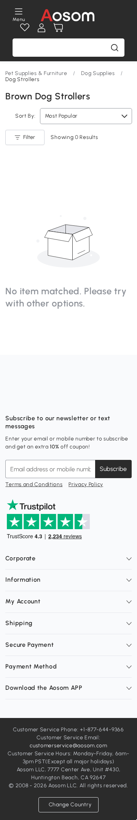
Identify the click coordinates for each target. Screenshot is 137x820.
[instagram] (28, 399)
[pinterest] (62, 399)
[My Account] (41, 27)
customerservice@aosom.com (68, 745)
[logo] (67, 15)
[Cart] (58, 28)
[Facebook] (11, 399)
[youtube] (45, 399)
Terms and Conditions (33, 484)
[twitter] (78, 399)
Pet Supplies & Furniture (36, 73)
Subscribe (113, 468)
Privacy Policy (85, 484)
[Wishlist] (24, 28)
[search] (114, 47)
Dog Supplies (98, 73)
